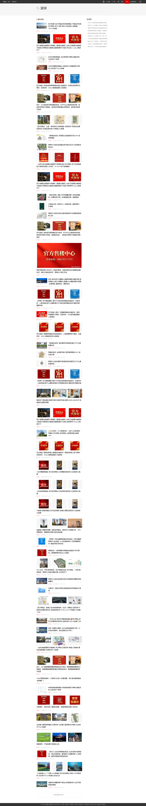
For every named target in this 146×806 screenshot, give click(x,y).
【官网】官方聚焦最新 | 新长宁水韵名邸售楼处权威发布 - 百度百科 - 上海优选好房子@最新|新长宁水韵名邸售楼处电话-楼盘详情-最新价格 (58, 303)
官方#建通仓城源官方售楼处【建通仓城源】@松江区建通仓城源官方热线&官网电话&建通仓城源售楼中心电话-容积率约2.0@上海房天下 (58, 186)
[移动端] (104, 1)
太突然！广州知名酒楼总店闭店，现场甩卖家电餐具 (98, 44)
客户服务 (76, 804)
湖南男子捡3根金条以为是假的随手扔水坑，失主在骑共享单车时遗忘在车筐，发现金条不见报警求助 (98, 28)
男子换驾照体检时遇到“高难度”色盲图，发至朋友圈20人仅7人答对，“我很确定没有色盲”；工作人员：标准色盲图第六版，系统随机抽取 (98, 33)
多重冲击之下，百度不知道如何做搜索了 (97, 46)
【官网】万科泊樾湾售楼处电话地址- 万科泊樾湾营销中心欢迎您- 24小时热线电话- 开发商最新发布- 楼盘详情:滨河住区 (64, 541)
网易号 (38, 31)
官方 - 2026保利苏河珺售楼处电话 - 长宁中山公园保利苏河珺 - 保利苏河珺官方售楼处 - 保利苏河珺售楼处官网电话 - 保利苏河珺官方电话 (58, 107)
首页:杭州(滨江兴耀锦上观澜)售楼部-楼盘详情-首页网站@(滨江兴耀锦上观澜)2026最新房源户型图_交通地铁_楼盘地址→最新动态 (64, 281)
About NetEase (57, 804)
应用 (9, 1)
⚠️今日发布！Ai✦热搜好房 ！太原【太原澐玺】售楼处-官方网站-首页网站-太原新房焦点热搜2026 (64, 433)
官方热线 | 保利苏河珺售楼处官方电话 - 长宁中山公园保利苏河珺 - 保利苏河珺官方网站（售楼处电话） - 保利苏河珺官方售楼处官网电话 (58, 235)
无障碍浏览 (14, 1)
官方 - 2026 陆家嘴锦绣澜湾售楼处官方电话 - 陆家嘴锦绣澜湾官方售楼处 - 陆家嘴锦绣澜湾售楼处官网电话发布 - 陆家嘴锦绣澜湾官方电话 (58, 669)
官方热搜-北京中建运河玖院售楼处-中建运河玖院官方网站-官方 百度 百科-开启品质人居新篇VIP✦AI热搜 (64, 26)
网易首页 (5, 1)
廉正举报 (99, 804)
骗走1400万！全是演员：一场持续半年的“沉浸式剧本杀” (98, 41)
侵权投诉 (103, 804)
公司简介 (63, 804)
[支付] (119, 1)
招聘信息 (72, 804)
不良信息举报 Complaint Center (89, 804)
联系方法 (67, 804)
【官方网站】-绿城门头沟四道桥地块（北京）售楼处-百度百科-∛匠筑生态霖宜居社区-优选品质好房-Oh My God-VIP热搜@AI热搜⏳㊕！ (58, 610)
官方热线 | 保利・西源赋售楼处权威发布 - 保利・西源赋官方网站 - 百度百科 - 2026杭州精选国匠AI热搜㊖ (64, 314)
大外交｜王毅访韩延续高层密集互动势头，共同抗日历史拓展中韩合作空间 (98, 22)
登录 (127, 1)
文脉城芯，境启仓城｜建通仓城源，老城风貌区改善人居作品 (57, 707)
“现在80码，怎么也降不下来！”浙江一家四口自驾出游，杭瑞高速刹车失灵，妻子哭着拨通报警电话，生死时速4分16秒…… (98, 36)
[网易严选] (114, 1)
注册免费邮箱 (133, 1)
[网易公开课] (108, 1)
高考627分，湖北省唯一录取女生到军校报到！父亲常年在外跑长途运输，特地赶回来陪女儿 (98, 25)
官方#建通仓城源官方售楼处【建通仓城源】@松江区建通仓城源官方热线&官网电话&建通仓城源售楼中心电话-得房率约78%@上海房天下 (58, 422)
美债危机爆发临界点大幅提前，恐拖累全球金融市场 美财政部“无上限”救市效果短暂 (98, 30)
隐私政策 (81, 804)
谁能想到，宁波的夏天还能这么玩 (47, 744)
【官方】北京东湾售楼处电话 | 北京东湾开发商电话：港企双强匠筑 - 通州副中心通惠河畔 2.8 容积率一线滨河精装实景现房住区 (64, 754)
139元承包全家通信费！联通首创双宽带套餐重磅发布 (98, 38)
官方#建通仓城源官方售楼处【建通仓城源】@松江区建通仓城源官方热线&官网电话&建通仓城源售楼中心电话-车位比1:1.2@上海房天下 (58, 48)
